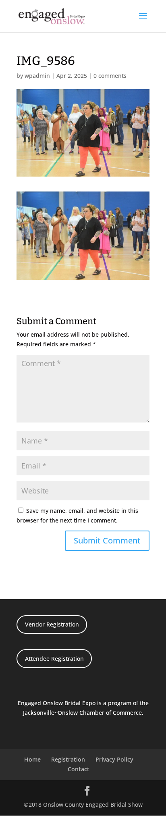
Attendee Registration (54, 658)
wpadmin (37, 75)
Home (32, 759)
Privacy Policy (114, 759)
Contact (78, 769)
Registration (68, 759)
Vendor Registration (52, 624)
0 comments (110, 75)
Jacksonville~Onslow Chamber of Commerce (82, 712)
